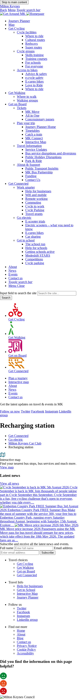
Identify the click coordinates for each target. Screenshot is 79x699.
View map (7, 467)
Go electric (15, 439)
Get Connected (18, 183)
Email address (63, 548)
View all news (9, 483)
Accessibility (25, 653)
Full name (6, 548)
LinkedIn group (27, 619)
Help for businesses (30, 586)
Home (21, 630)
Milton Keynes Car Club (24, 443)
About (12, 267)
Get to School (26, 590)
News (12, 270)
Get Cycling (16, 28)
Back (3, 10)
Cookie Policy (26, 649)
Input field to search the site (18, 293)
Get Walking (16, 93)
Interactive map (18, 382)
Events (12, 274)
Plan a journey (18, 378)
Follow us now (10, 411)
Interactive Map (27, 593)
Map (11, 24)
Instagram (51, 411)
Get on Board (17, 104)
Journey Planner (19, 21)
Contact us (15, 278)
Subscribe (48, 552)
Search (6, 297)
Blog (20, 638)
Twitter (25, 411)
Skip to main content (14, 2)
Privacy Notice (27, 646)
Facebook (37, 411)
